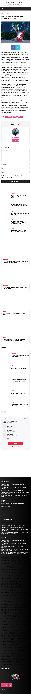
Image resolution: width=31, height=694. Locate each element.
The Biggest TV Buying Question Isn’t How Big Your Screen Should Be (19, 380)
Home (2, 13)
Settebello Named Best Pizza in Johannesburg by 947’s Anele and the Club (19, 368)
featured (20, 116)
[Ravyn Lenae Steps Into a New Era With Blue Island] (5, 213)
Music (7, 13)
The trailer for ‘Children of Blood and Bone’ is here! (19, 404)
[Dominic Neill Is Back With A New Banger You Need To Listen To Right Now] (5, 391)
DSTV (15, 116)
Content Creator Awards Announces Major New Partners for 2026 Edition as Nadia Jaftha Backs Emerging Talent (14, 553)
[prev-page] (2, 412)
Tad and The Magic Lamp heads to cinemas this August (13, 525)
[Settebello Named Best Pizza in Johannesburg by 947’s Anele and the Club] (5, 367)
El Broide (15, 137)
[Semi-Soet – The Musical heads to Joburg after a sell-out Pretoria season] (5, 196)
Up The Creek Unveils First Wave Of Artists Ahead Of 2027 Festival (19, 230)
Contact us (5, 669)
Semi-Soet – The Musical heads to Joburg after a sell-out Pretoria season (19, 197)
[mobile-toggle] (2, 8)
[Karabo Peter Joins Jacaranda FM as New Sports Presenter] (5, 355)
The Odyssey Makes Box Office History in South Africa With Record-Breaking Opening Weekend (14, 533)
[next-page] (5, 412)
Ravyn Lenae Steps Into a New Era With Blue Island (20, 213)
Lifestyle (13, 193)
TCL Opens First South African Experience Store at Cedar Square (19, 205)
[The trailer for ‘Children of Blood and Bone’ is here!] (5, 404)
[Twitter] (18, 47)
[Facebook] (13, 47)
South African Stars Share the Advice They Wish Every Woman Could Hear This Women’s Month (15, 550)
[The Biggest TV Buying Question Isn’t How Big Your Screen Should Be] (5, 379)
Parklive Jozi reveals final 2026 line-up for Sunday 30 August (15, 515)
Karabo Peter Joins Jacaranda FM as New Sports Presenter (20, 356)
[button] (29, 8)
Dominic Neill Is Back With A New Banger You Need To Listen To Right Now (20, 392)
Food (12, 365)
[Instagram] (15, 140)
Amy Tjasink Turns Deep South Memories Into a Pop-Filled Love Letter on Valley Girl (18, 222)
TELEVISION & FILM (6, 519)
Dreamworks (8, 116)
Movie (12, 402)
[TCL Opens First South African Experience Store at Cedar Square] (5, 204)
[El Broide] (15, 132)
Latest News (5, 482)
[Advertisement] (15, 461)
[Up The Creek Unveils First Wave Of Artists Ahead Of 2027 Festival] (5, 230)
